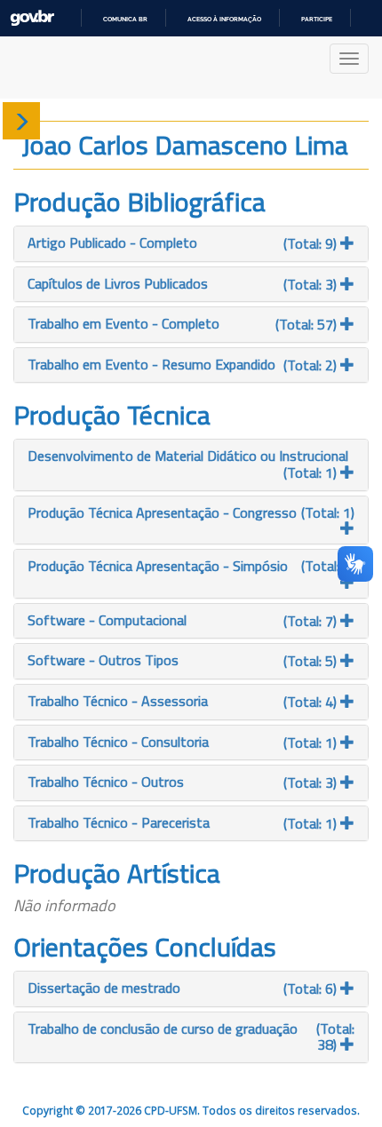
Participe (316, 19)
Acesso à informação (224, 19)
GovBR (32, 18)
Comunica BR (125, 19)
